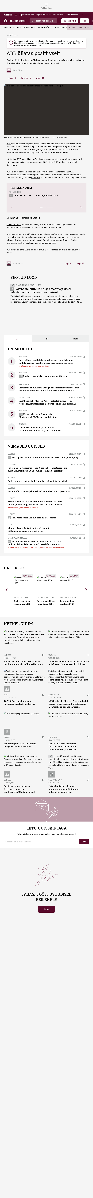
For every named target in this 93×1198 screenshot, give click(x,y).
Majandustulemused (17, 538)
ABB (9, 143)
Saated (7, 737)
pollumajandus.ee (27, 15)
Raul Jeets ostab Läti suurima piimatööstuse (35, 195)
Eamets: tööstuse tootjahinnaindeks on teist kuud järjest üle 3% (39, 491)
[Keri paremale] (81, 207)
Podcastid (65, 27)
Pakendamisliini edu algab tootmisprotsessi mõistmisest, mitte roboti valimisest (41, 290)
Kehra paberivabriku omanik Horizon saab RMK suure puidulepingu (45, 457)
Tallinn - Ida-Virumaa (46, 598)
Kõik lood (17, 27)
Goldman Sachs (14, 224)
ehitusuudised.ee (72, 15)
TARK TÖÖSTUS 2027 (48, 27)
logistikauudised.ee (43, 15)
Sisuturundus (22, 285)
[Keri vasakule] (11, 207)
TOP (6, 695)
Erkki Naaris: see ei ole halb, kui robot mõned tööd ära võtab (37, 481)
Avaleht (7, 27)
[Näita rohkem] (81, 14)
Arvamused (24, 397)
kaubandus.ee (58, 15)
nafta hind (35, 177)
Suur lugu (53, 737)
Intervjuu (24, 384)
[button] (41, 841)
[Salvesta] (83, 356)
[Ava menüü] (15, 14)
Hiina (43, 172)
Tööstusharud (29, 27)
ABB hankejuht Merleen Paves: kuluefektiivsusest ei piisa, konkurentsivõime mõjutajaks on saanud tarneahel (68, 704)
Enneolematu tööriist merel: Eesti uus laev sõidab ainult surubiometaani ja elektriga (62, 746)
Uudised (23, 357)
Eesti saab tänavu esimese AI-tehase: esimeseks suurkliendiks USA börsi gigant (19, 789)
